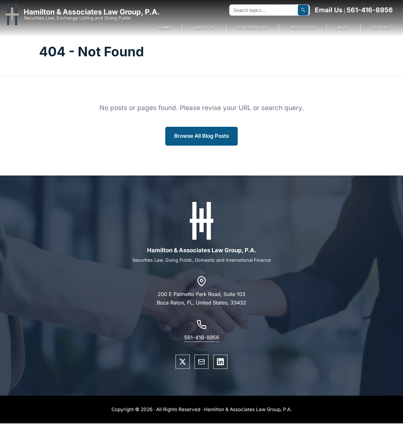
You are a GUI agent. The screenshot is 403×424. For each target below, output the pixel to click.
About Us (204, 27)
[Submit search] (303, 10)
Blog (343, 27)
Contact (382, 27)
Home (165, 27)
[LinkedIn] (220, 361)
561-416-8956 (370, 10)
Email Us (329, 10)
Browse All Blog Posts (201, 136)
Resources (302, 27)
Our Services (252, 27)
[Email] (201, 361)
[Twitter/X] (182, 361)
